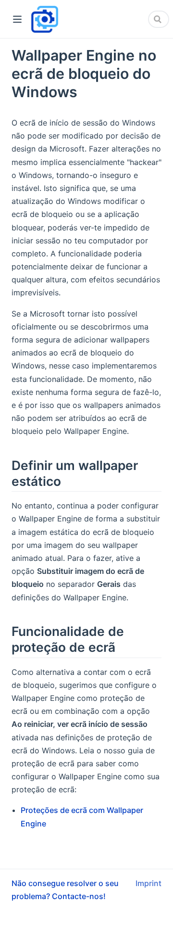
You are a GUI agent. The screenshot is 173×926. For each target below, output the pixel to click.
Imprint (148, 883)
